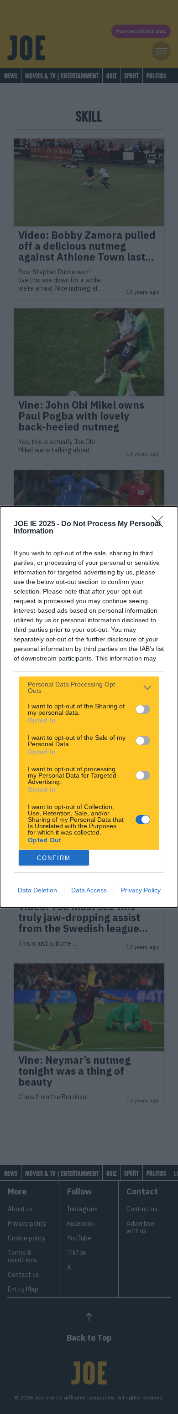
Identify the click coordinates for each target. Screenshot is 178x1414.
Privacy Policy (141, 890)
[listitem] (89, 687)
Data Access (89, 890)
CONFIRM (54, 858)
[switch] (143, 709)
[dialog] (89, 707)
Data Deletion (37, 890)
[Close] (160, 524)
